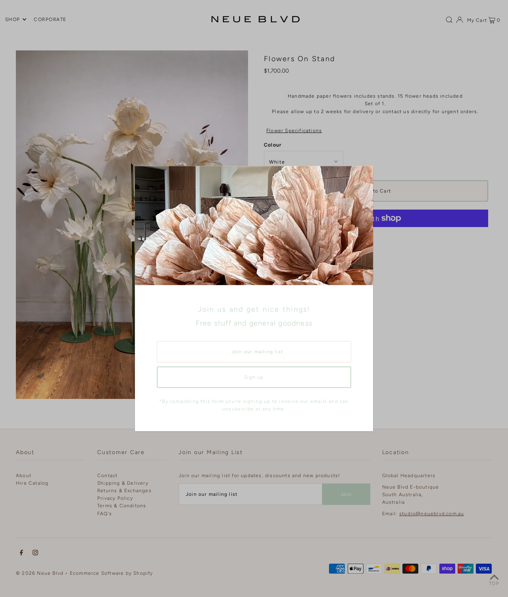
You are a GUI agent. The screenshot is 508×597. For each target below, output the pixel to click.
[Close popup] (364, 175)
